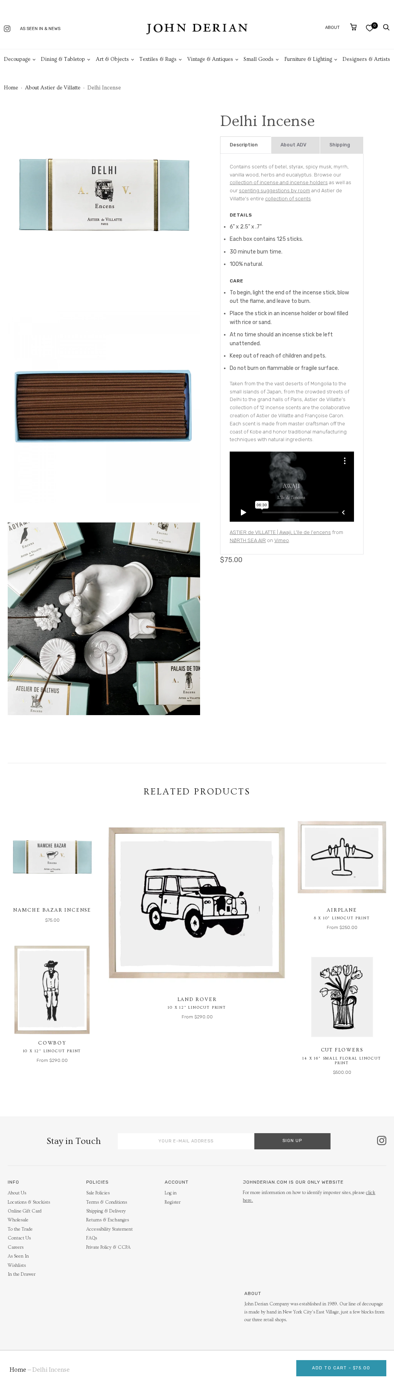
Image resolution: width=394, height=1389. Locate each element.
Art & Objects (112, 59)
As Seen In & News (40, 28)
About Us (17, 1193)
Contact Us (19, 1238)
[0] (369, 28)
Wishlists (17, 1265)
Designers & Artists (366, 59)
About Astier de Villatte (52, 88)
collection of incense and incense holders (279, 182)
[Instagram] (7, 29)
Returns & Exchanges (107, 1220)
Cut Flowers (342, 1050)
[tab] (245, 145)
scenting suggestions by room (274, 190)
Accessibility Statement (109, 1229)
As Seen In (18, 1256)
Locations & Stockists (29, 1202)
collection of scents (288, 199)
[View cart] (353, 27)
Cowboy (52, 1043)
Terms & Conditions (106, 1202)
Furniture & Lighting (308, 59)
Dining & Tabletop (63, 59)
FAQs (91, 1238)
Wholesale (18, 1220)
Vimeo (281, 540)
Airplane (342, 910)
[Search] (386, 27)
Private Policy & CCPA (108, 1247)
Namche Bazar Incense (52, 910)
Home (11, 88)
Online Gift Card (25, 1211)
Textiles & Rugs (158, 59)
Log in (171, 1193)
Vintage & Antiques (210, 59)
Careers (15, 1247)
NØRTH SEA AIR (248, 540)
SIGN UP (292, 1140)
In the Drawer (21, 1274)
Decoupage (17, 59)
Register (172, 1202)
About (332, 27)
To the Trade (20, 1229)
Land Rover (197, 999)
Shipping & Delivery (106, 1211)
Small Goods (259, 59)
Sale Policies (98, 1193)
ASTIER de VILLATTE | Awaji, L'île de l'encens (280, 532)
